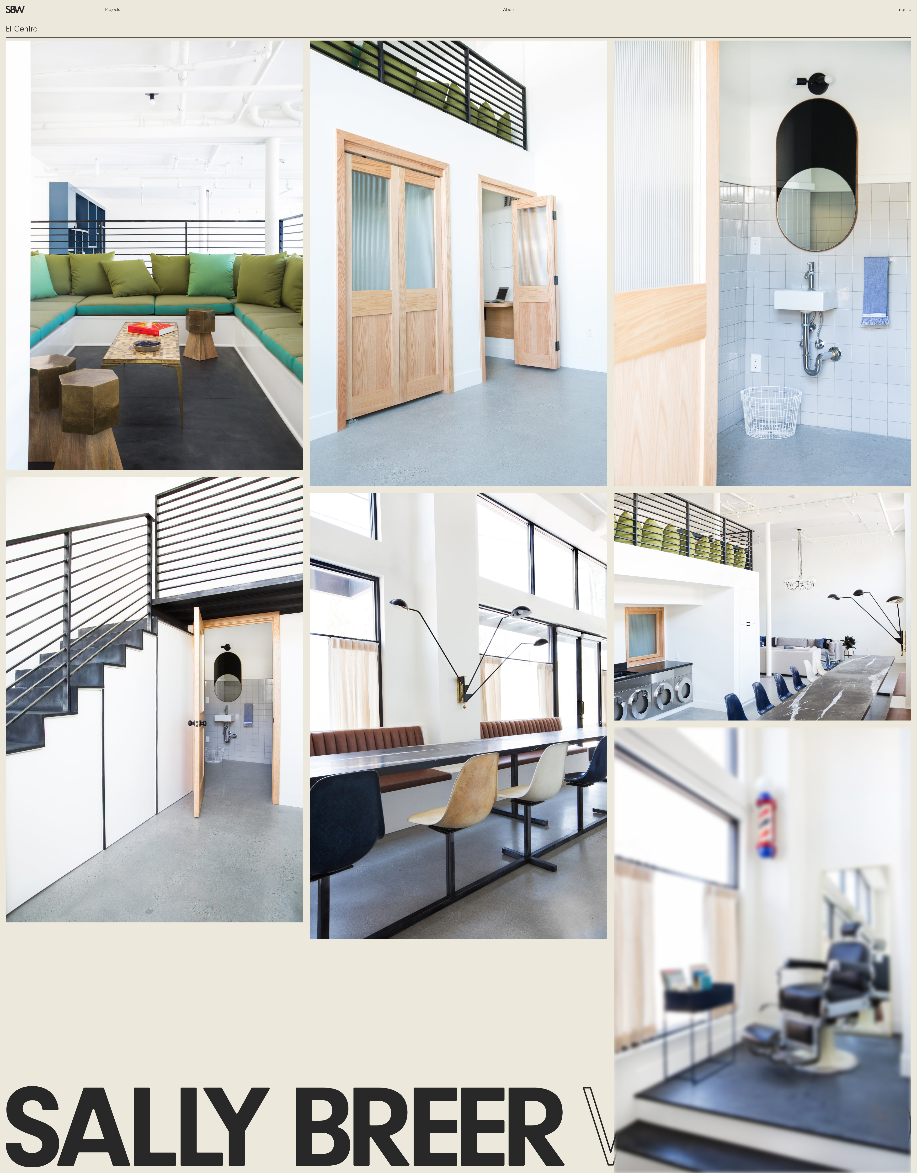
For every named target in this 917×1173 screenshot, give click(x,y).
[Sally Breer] (17, 9)
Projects (112, 9)
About (509, 9)
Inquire (904, 9)
